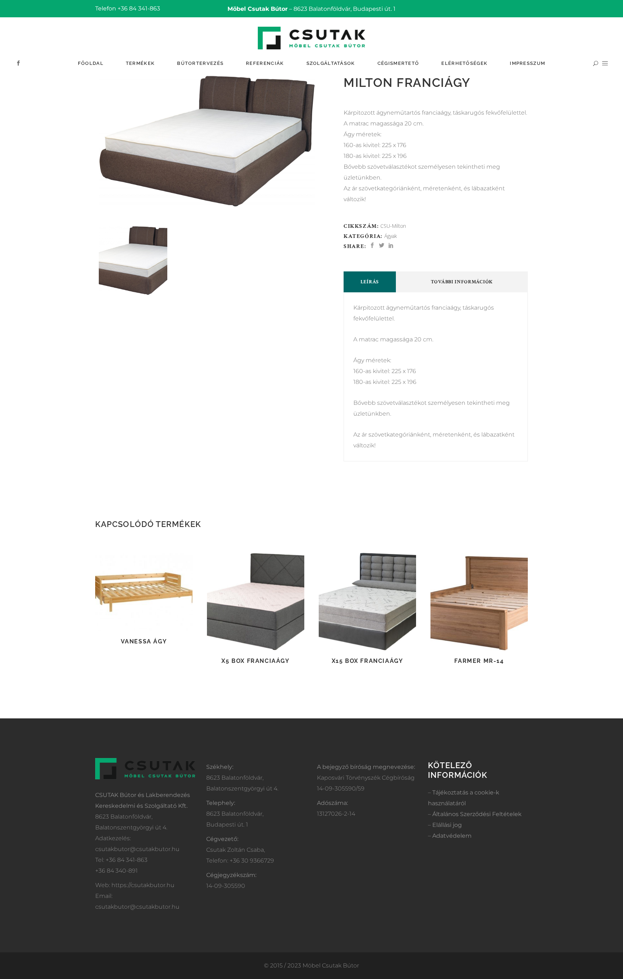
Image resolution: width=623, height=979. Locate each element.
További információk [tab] (462, 282)
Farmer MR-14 (479, 660)
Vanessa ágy (144, 641)
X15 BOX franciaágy (367, 660)
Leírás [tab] (370, 282)
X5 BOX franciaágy (255, 660)
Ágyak (390, 235)
